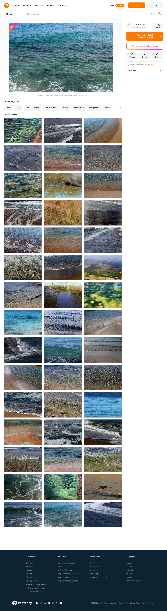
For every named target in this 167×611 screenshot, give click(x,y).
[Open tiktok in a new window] (53, 603)
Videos (38, 5)
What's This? (149, 65)
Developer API (31, 581)
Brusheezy (30, 563)
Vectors (14, 5)
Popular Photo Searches (68, 577)
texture (108, 108)
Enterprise (30, 573)
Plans (112, 5)
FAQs (92, 563)
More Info (132, 70)
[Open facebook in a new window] (37, 603)
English (129, 563)
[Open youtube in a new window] (61, 603)
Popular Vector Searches (68, 573)
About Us (94, 570)
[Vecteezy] (6, 5)
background (94, 108)
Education (30, 577)
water (36, 108)
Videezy (29, 570)
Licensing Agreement (67, 563)
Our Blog (94, 573)
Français (129, 577)
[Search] (152, 13)
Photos (26, 5)
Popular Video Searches (68, 581)
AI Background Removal (35, 588)
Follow (158, 27)
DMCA (60, 566)
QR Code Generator (34, 591)
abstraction (79, 108)
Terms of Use (123, 603)
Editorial (50, 5)
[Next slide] (118, 108)
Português (130, 570)
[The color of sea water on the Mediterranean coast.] (23, 130)
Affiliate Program (65, 570)
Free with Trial (145, 36)
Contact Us (94, 566)
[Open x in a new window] (57, 603)
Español (129, 566)
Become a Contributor (99, 577)
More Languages (133, 581)
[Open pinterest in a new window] (49, 603)
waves (65, 108)
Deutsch (129, 573)
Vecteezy (29, 566)
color (8, 108)
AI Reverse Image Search (36, 584)
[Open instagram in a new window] (41, 603)
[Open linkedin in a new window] (45, 603)
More (62, 5)
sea (27, 108)
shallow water (51, 108)
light (18, 108)
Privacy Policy (135, 603)
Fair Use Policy (147, 603)
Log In (154, 5)
